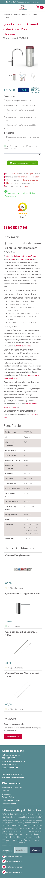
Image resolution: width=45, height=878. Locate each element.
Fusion (33, 256)
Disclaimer (6, 794)
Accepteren (20, 850)
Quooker (6, 14)
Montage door (22, 177)
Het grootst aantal (18, 186)
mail (5, 417)
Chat (32, 414)
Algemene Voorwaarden (12, 787)
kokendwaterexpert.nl (11, 755)
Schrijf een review (13, 736)
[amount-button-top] (39, 154)
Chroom (12, 259)
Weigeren (36, 850)
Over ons (5, 790)
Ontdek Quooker (23, 346)
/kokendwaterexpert (14, 861)
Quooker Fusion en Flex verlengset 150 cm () (21, 126)
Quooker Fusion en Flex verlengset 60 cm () (20, 111)
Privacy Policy (8, 797)
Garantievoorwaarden (11, 800)
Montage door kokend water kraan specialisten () (22, 138)
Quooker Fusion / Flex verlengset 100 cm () (20, 119)
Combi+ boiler (26, 259)
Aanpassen (7, 850)
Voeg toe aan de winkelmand (24, 163)
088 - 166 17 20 (8, 758)
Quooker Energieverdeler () (18, 101)
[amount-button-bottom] (39, 157)
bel (35, 414)
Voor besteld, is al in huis (23, 174)
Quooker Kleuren (20, 14)
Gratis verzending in (22, 180)
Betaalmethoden (9, 803)
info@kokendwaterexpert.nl (13, 761)
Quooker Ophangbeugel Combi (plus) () (22, 105)
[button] (34, 54)
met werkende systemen (20, 183)
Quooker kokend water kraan (18, 256)
